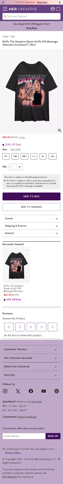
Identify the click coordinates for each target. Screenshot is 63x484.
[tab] (31, 91)
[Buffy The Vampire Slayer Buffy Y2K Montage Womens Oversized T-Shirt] (16, 265)
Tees (13, 36)
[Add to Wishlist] (27, 250)
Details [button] (22, 137)
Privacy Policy (13, 452)
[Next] (60, 2)
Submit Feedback (27, 416)
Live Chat (36, 401)
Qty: (5, 166)
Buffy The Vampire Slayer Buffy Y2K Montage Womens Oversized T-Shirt (14, 289)
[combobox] (31, 16)
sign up (53, 436)
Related (9, 233)
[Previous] (3, 2)
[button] (4, 9)
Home (5, 36)
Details (9, 218)
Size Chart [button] (16, 149)
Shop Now (42, 2)
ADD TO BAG (31, 196)
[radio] (6, 156)
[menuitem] (58, 8)
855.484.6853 (10, 476)
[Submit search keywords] (5, 16)
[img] (5, 391)
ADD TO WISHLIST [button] (31, 207)
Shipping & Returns (16, 225)
